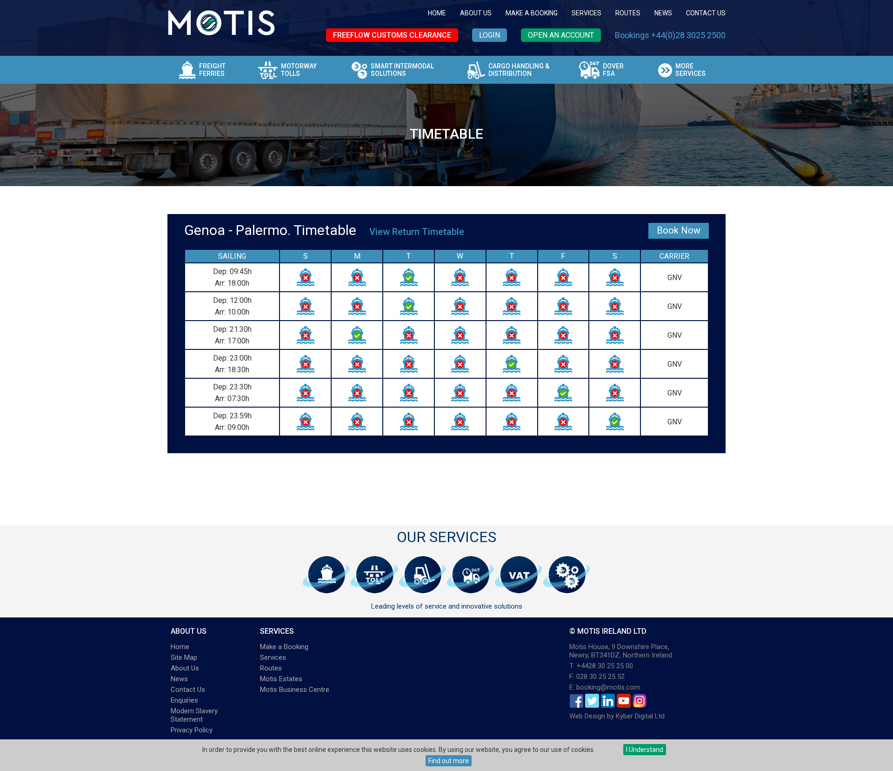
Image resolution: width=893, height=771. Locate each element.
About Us (476, 13)
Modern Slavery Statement (194, 715)
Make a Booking (532, 13)
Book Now (678, 230)
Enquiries (184, 700)
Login (489, 35)
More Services (690, 69)
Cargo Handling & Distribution (518, 69)
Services (586, 13)
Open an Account (561, 35)
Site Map (184, 657)
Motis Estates (281, 679)
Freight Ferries (212, 69)
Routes (627, 13)
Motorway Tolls (299, 69)
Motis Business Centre (294, 689)
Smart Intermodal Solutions (402, 69)
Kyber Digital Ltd (640, 716)
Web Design (587, 716)
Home (437, 13)
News (663, 13)
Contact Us (706, 13)
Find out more (448, 760)
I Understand (644, 749)
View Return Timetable (416, 231)
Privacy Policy (192, 730)
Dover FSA (613, 69)
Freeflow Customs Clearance (392, 35)
